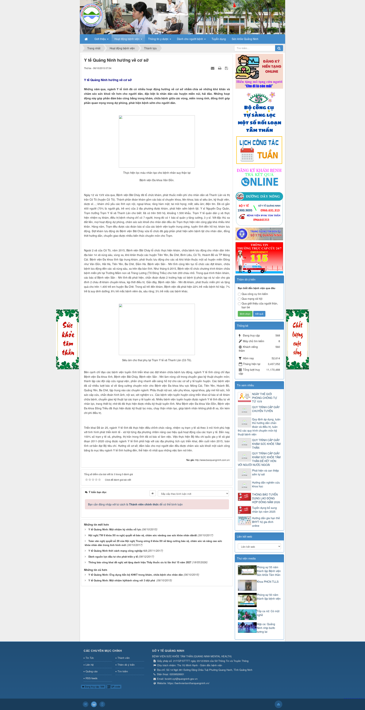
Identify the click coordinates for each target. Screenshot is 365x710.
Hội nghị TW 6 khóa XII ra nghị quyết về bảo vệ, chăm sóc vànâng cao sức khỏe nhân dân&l (142, 535)
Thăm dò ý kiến (126, 664)
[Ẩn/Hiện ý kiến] (152, 493)
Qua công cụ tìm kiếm (255, 294)
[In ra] (220, 68)
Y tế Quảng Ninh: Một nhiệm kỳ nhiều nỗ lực (114, 529)
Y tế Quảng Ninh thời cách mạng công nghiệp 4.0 (117, 550)
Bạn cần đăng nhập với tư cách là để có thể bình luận (135, 504)
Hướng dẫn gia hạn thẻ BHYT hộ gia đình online (266, 522)
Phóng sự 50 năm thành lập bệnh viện (269, 596)
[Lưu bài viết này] (227, 68)
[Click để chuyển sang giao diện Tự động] (85, 704)
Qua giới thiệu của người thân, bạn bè (260, 305)
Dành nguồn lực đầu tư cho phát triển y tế (113, 556)
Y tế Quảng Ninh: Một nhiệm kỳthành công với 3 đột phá (122, 580)
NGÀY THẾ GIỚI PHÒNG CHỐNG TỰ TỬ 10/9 (264, 397)
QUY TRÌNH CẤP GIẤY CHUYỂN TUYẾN (266, 409)
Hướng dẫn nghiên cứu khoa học (266, 484)
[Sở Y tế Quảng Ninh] (259, 234)
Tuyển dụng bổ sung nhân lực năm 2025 (264, 509)
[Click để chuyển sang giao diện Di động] (102, 704)
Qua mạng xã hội (252, 298)
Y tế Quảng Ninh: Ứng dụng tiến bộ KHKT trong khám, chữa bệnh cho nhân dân (135, 574)
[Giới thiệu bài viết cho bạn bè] (213, 68)
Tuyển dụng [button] (219, 39)
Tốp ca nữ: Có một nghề (268, 613)
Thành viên (123, 658)
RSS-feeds (92, 678)
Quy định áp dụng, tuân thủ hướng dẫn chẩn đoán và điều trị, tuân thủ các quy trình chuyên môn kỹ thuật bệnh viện (259, 426)
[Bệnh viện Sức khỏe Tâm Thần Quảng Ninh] (91, 15)
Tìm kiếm (122, 671)
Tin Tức (90, 658)
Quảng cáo (92, 671)
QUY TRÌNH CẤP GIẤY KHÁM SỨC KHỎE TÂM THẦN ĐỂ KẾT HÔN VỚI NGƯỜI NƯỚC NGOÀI (259, 459)
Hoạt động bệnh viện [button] (127, 39)
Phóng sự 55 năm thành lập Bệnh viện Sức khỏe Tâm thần (269, 571)
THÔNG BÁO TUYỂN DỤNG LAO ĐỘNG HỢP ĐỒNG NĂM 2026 (266, 498)
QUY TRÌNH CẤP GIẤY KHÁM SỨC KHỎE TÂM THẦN (266, 443)
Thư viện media (246, 558)
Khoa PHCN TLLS (268, 581)
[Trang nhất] (86, 38)
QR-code (115, 686)
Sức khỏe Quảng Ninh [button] (245, 39)
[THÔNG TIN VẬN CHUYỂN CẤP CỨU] (259, 257)
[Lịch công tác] (259, 150)
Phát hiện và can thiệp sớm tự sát (265, 472)
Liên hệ (90, 664)
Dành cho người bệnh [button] (190, 39)
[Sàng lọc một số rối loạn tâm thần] (259, 112)
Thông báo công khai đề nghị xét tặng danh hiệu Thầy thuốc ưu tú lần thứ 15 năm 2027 (139, 562)
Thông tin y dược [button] (158, 39)
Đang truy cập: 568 (94, 686)
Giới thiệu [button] (100, 39)
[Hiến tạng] (259, 71)
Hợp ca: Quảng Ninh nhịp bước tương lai (266, 628)
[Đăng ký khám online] (259, 178)
